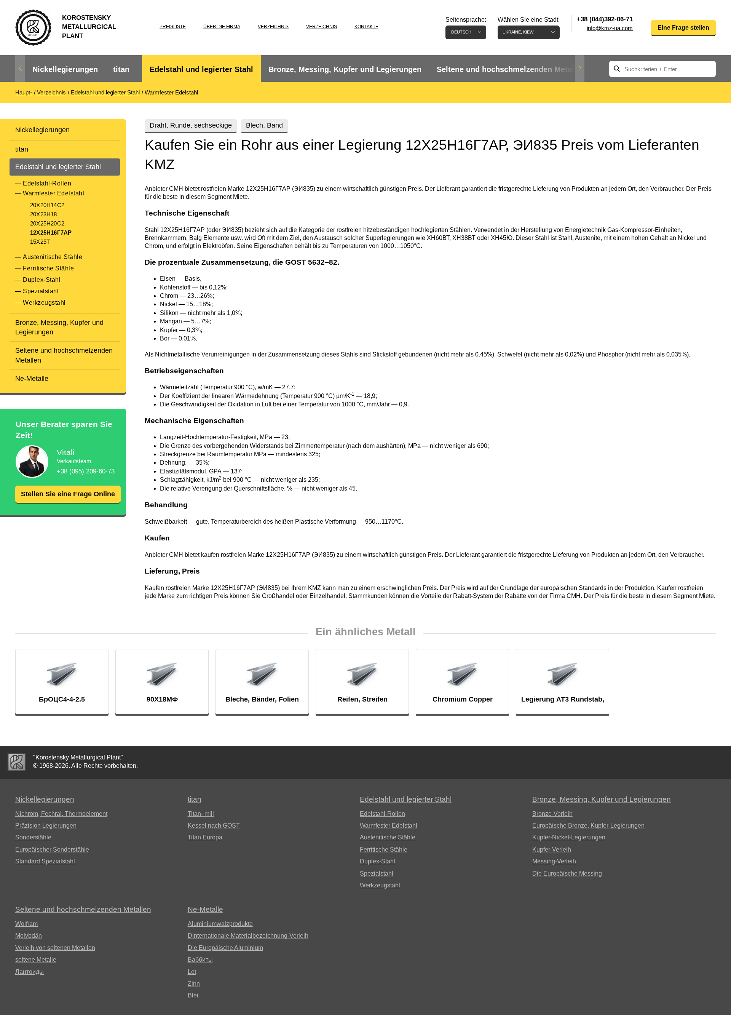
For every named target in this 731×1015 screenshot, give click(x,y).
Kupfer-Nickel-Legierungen (568, 837)
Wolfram (26, 924)
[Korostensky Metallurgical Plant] (17, 762)
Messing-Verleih (554, 861)
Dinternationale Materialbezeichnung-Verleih (248, 935)
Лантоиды (29, 972)
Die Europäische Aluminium (225, 948)
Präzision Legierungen (46, 825)
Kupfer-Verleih (551, 849)
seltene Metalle (35, 959)
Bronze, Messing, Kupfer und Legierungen (344, 69)
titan (121, 69)
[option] (65, 69)
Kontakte (366, 26)
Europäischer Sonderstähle (52, 849)
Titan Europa (205, 837)
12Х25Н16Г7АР (51, 232)
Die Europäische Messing (567, 873)
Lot (192, 972)
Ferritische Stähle (48, 268)
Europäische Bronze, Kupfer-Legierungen (588, 825)
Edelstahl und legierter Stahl (201, 69)
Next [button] (579, 68)
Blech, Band (264, 125)
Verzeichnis (273, 26)
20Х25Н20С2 (47, 223)
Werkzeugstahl (44, 302)
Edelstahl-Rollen (47, 183)
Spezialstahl (41, 291)
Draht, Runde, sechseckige (191, 125)
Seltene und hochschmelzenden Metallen (511, 69)
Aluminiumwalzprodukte (220, 924)
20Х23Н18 (43, 214)
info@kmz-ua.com (610, 28)
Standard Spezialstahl (45, 861)
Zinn (194, 983)
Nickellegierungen (65, 69)
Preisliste (173, 26)
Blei (193, 995)
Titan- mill (201, 813)
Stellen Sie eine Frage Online (68, 494)
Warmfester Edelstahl (53, 193)
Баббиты (200, 959)
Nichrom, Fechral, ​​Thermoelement (61, 813)
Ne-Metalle (31, 378)
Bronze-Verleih (552, 813)
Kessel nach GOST (214, 825)
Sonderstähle (33, 837)
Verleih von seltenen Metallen (55, 948)
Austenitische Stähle (52, 257)
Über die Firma (221, 26)
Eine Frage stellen (683, 27)
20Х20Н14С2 (47, 205)
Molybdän (28, 935)
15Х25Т (40, 241)
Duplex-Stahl (42, 280)
